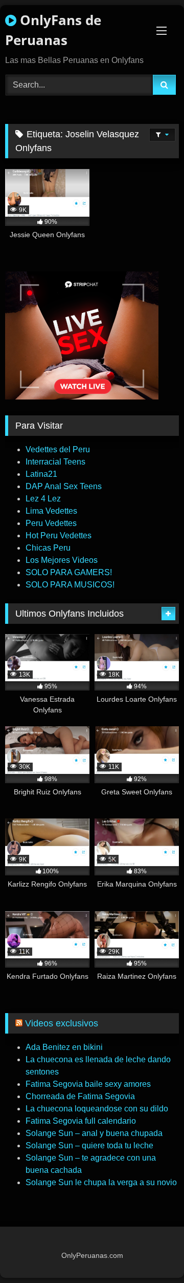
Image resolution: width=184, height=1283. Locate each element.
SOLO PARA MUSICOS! (70, 584)
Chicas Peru (48, 547)
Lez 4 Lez (43, 498)
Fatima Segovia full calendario (81, 1121)
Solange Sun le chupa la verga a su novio (101, 1182)
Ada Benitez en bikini (64, 1047)
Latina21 (41, 474)
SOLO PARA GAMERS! (69, 572)
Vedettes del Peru (58, 449)
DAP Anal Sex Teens (64, 486)
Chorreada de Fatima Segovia (80, 1096)
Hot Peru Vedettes (58, 535)
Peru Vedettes (51, 523)
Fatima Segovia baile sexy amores (88, 1084)
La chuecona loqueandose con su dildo (97, 1108)
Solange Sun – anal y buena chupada (94, 1133)
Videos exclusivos (61, 1023)
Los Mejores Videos (62, 560)
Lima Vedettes (51, 511)
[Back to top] (152, 1253)
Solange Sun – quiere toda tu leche (89, 1145)
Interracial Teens (55, 461)
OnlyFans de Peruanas (53, 30)
